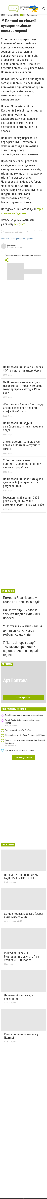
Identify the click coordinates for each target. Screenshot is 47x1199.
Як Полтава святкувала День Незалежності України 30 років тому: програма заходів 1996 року (22, 387)
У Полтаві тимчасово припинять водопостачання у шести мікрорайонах (22, 464)
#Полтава (5, 238)
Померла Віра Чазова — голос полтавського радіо (21, 600)
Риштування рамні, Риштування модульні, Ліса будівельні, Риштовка (21, 956)
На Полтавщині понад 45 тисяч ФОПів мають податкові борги (23, 368)
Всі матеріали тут (23, 697)
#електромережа (17, 238)
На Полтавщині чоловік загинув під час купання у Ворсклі (21, 614)
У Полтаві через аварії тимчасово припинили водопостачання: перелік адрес (21, 648)
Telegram (19, 224)
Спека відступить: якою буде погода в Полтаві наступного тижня (21, 445)
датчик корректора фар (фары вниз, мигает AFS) (23, 915)
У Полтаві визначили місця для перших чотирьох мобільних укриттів (22, 630)
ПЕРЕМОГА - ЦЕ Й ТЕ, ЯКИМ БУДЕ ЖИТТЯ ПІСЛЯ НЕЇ (21, 876)
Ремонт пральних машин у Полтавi (21, 1036)
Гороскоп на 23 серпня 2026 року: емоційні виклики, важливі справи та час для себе (23, 501)
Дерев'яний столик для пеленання (19, 997)
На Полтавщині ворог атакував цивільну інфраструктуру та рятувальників (23, 482)
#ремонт (29, 238)
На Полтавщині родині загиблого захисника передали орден (23, 426)
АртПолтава (15, 680)
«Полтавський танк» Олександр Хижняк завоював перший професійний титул (23, 408)
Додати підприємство (23, 757)
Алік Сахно (11, 245)
